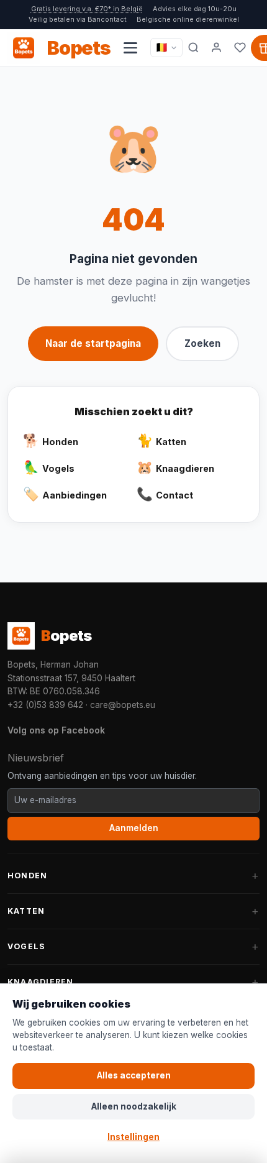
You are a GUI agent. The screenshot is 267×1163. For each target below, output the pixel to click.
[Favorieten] (240, 47)
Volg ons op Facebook (56, 730)
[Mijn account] (216, 47)
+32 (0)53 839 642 (45, 705)
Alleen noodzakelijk (133, 1106)
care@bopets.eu (122, 705)
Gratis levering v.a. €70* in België (87, 8)
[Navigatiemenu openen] (130, 47)
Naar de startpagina (93, 343)
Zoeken (202, 343)
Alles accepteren (134, 1075)
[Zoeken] (193, 47)
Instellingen (133, 1137)
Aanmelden (133, 828)
